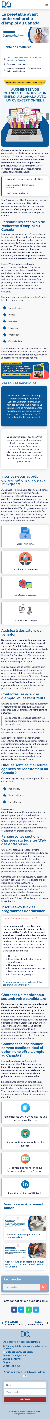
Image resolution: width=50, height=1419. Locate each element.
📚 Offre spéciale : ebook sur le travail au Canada (25, 1347)
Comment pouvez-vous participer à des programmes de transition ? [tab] (22, 983)
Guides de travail (12, 1359)
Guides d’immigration (14, 1355)
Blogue (7, 1362)
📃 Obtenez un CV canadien (18, 1352)
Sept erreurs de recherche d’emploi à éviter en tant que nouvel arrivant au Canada (25, 1264)
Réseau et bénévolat (16, 64)
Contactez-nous (11, 1366)
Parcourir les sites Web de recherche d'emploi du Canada (24, 59)
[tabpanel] (25, 950)
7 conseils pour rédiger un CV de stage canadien (23, 1236)
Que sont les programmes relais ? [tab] (20, 918)
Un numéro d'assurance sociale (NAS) (25, 179)
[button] (47, 5)
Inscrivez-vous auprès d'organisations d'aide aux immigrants (24, 70)
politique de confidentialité (25, 1413)
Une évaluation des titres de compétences (19, 186)
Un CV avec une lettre (17, 193)
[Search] (43, 1287)
